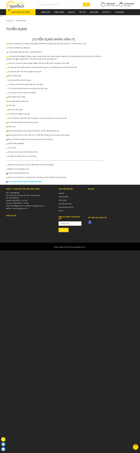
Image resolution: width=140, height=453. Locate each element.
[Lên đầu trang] (135, 447)
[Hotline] (3, 439)
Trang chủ (9, 21)
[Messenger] (3, 449)
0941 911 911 (110, 4)
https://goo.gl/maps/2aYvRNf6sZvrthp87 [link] (27, 182)
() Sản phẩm (129, 5)
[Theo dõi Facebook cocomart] (90, 222)
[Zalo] (3, 444)
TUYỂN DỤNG (16, 29)
